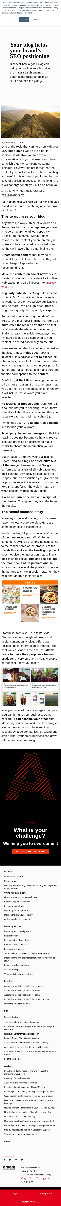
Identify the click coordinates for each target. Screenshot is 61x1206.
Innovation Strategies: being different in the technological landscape (29, 1028)
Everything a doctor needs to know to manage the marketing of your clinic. (26, 1072)
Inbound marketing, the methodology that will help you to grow (29, 959)
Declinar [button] (36, 19)
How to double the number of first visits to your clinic (27, 1112)
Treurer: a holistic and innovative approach (23, 1022)
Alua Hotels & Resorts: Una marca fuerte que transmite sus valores (30, 1053)
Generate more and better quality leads (21, 897)
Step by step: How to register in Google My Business (27, 1130)
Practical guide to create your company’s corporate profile (29, 1092)
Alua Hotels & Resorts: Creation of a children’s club (26, 1047)
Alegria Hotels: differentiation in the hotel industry (26, 1043)
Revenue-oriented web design (17, 940)
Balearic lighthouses (12, 1059)
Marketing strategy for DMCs (17, 1004)
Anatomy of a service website (17, 1078)
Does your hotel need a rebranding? (19, 1117)
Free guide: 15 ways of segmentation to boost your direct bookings (29, 1102)
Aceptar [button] (24, 19)
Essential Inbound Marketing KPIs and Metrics (24, 1087)
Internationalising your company (18, 915)
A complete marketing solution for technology (24, 986)
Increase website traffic (14, 906)
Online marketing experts (15, 893)
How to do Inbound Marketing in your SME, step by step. (29, 1108)
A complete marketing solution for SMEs (22, 991)
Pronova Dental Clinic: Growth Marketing (22, 1038)
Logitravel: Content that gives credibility (21, 1034)
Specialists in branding (14, 949)
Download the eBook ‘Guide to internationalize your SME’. (29, 1121)
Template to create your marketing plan (21, 1134)
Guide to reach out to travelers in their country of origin (28, 1096)
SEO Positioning (11, 970)
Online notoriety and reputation (18, 919)
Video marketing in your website (18, 974)
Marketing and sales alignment (17, 932)
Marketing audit (11, 881)
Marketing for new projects (16, 911)
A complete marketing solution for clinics (22, 995)
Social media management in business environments (27, 954)
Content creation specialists (16, 945)
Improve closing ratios (14, 877)
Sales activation (11, 936)
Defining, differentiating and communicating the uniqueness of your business (30, 887)
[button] (15, 1193)
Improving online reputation (16, 965)
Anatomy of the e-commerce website (20, 1083)
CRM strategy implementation (17, 902)
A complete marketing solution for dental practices (26, 999)
